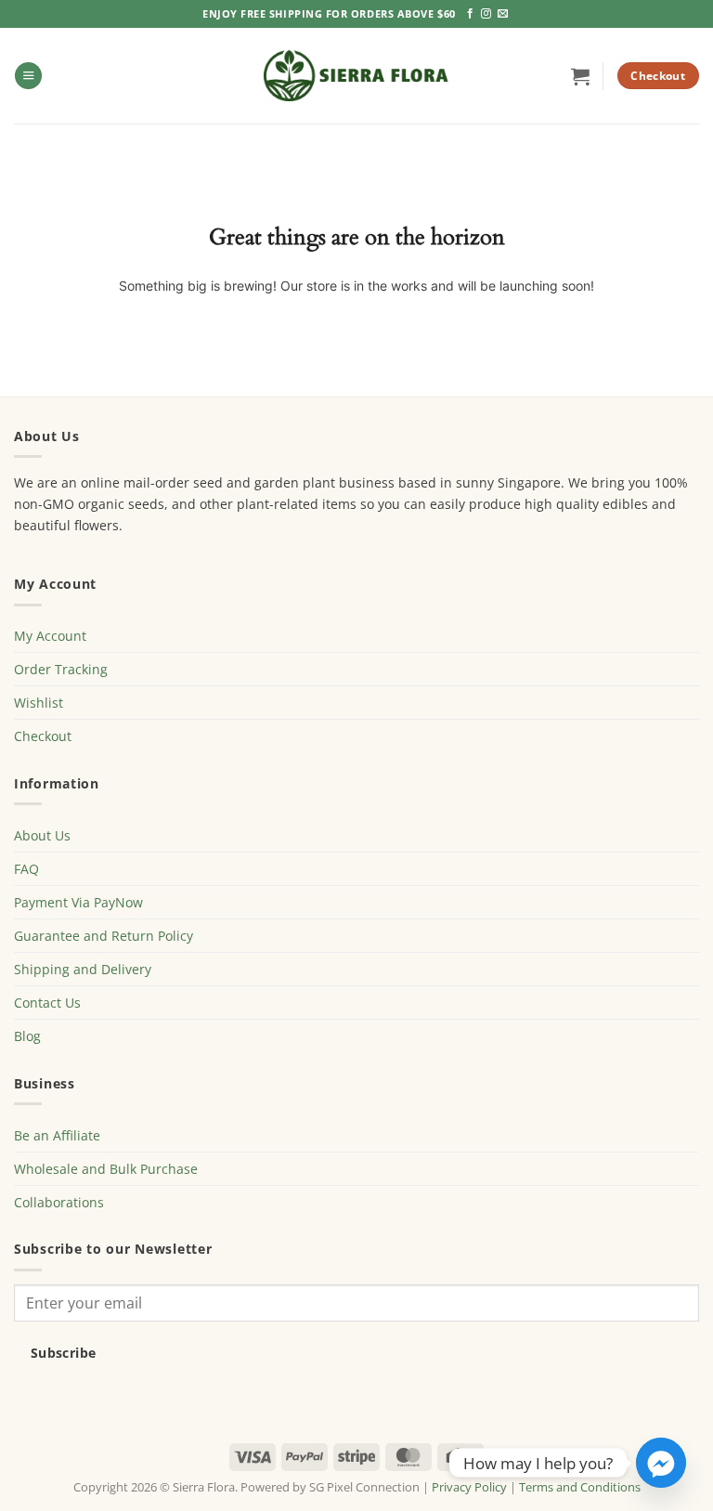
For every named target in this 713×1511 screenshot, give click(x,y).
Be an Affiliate (57, 1135)
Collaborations (59, 1202)
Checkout (42, 736)
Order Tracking (61, 669)
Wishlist (38, 702)
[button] (28, 76)
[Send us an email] (503, 14)
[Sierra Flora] (356, 75)
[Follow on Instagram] (486, 14)
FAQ (26, 869)
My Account (50, 636)
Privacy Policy (469, 1486)
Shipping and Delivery (82, 969)
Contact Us (47, 1002)
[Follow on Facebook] (470, 14)
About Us (42, 835)
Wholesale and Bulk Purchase (106, 1169)
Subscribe (64, 1352)
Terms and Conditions (580, 1486)
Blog (27, 1036)
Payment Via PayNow (78, 902)
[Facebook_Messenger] (661, 1463)
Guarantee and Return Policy (103, 935)
